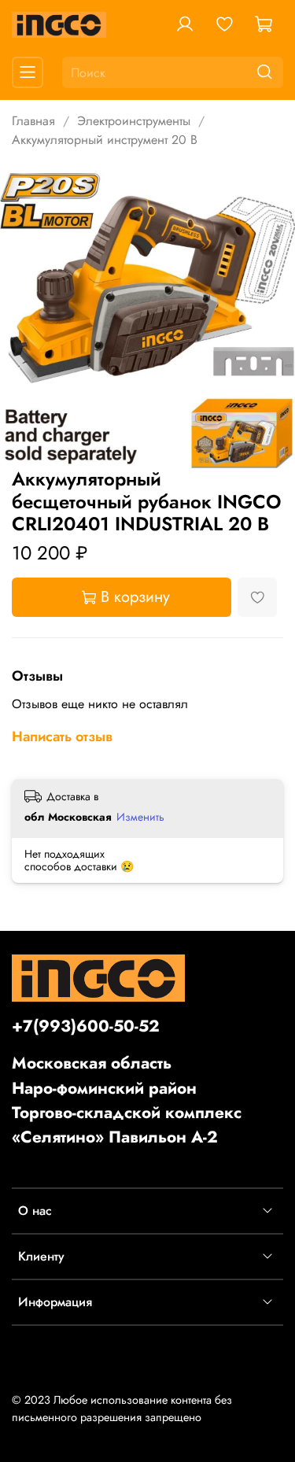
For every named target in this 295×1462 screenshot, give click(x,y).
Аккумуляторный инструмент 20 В (104, 140)
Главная (33, 121)
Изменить (140, 817)
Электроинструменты (133, 121)
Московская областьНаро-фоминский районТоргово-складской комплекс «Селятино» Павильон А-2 (127, 1100)
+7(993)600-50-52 (86, 1026)
